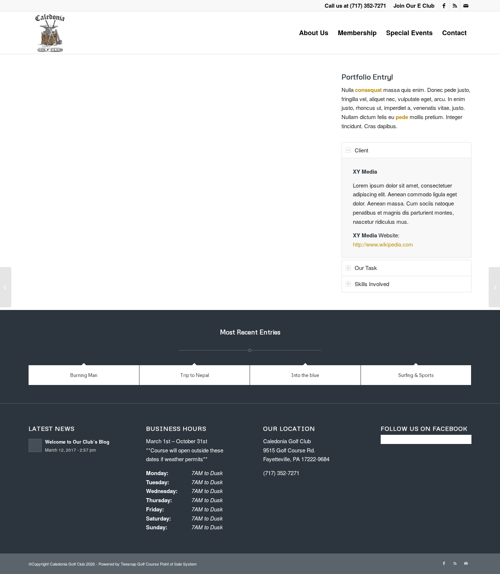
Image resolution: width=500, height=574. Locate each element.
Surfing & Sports (416, 375)
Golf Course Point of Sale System (167, 564)
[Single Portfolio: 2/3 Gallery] (5, 287)
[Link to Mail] (465, 5)
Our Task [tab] (366, 267)
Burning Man (83, 375)
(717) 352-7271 (368, 5)
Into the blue (305, 375)
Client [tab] (361, 150)
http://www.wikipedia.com (383, 244)
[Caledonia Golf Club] (50, 32)
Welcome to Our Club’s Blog (77, 441)
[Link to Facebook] (444, 5)
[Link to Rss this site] (454, 5)
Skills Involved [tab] (372, 284)
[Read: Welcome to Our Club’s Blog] (35, 445)
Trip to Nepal (194, 375)
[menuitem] (412, 5)
